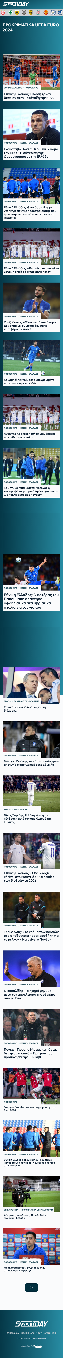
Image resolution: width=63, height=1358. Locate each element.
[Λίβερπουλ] (39, 12)
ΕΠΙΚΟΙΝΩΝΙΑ (13, 1333)
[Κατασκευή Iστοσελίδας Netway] (36, 1346)
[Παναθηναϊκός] (10, 12)
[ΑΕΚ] (17, 12)
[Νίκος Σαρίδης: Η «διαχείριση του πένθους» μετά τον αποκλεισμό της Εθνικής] (31, 793)
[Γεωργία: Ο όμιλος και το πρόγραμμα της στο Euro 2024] (31, 1086)
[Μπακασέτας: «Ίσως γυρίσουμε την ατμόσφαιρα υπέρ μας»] (31, 1246)
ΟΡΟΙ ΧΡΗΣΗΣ (50, 1333)
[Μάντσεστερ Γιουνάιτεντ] (46, 12)
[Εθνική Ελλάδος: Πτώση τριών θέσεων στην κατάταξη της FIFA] (31, 72)
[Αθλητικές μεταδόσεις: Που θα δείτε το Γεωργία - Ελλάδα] (31, 1194)
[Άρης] (31, 12)
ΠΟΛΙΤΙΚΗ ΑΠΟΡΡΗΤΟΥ (31, 1333)
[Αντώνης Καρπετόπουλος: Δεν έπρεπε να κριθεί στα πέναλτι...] (31, 412)
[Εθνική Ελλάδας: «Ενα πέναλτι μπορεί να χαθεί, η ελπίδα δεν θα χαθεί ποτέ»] (31, 246)
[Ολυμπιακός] (3, 12)
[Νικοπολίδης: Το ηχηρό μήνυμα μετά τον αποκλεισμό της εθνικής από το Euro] (31, 968)
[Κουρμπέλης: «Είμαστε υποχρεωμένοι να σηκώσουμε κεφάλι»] (31, 358)
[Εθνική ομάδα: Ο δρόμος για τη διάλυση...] (31, 685)
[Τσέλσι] (60, 12)
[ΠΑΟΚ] (24, 12)
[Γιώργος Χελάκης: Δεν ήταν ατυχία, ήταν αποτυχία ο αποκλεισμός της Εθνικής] (31, 739)
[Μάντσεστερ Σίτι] (53, 12)
